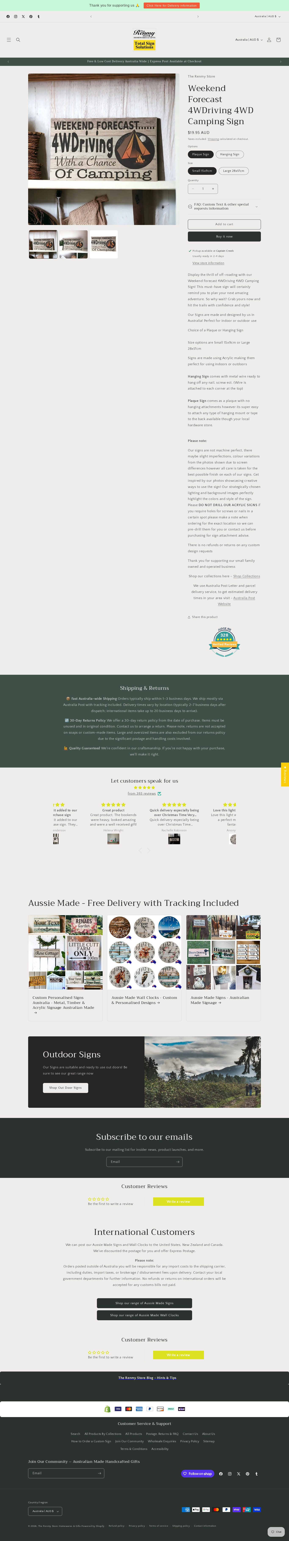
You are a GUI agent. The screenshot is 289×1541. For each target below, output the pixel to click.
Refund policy (117, 1526)
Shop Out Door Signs (65, 1088)
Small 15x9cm (202, 171)
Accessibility (160, 1449)
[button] (9, 39)
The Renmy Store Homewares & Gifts (60, 1526)
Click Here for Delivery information (172, 5)
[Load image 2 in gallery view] (73, 244)
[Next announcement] (198, 16)
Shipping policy (181, 1526)
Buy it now (224, 236)
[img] (144, 787)
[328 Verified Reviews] (224, 659)
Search (75, 1434)
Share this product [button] (205, 617)
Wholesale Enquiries (162, 1441)
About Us (208, 1434)
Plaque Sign (200, 154)
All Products (133, 1434)
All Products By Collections (103, 1434)
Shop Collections (246, 576)
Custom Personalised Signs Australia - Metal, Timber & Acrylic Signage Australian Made (63, 1003)
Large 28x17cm (233, 171)
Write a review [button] (178, 1202)
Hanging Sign (229, 154)
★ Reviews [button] (285, 774)
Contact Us (190, 1434)
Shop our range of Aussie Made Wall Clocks (144, 1315)
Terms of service (158, 1526)
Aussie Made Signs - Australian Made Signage (220, 1000)
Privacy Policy (189, 1441)
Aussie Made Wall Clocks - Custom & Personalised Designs (144, 1000)
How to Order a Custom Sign (91, 1441)
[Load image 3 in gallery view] (104, 244)
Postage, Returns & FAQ (162, 1434)
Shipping (213, 139)
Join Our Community (129, 1441)
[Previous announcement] (91, 16)
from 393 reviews (142, 793)
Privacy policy (137, 1526)
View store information (208, 263)
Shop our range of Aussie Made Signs (145, 1303)
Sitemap (209, 1441)
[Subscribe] (177, 1162)
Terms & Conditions (133, 1449)
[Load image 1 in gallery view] (43, 244)
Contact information (205, 1526)
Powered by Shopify (93, 1526)
